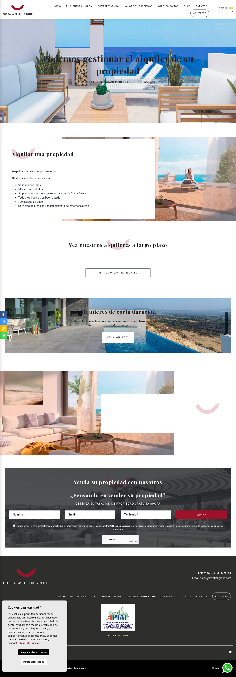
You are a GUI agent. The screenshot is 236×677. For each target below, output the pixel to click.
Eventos (201, 6)
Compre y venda (108, 6)
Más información (30, 643)
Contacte (199, 13)
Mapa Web (80, 668)
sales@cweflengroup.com (211, 578)
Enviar (201, 514)
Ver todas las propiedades (118, 272)
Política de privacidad (120, 526)
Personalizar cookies (33, 661)
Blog (187, 6)
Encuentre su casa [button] (79, 6)
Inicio (57, 6)
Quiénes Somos (168, 6)
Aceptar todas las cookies (34, 652)
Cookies (68, 668)
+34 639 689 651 (214, 573)
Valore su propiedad (139, 6)
